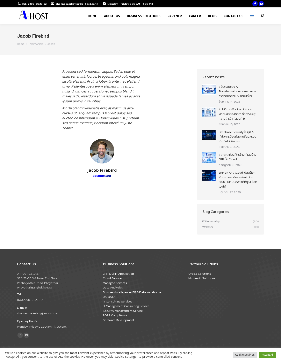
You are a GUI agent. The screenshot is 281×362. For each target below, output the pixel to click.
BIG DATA (109, 296)
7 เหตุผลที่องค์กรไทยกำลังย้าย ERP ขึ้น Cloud (238, 157)
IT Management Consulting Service (126, 306)
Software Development (118, 320)
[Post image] (209, 89)
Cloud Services (113, 278)
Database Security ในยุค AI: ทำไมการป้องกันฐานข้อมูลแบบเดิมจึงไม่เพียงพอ (237, 137)
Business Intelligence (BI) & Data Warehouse (132, 292)
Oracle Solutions (199, 273)
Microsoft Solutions (201, 278)
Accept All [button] (267, 355)
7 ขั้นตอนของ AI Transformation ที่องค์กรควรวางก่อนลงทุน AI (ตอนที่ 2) (237, 91)
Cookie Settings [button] (245, 355)
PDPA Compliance (115, 315)
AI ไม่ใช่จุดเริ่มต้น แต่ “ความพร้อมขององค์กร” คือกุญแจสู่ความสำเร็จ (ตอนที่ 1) (237, 114)
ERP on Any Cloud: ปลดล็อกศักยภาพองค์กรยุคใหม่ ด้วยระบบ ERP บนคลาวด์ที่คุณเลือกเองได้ (238, 179)
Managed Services (115, 282)
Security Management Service (123, 310)
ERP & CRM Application (118, 273)
